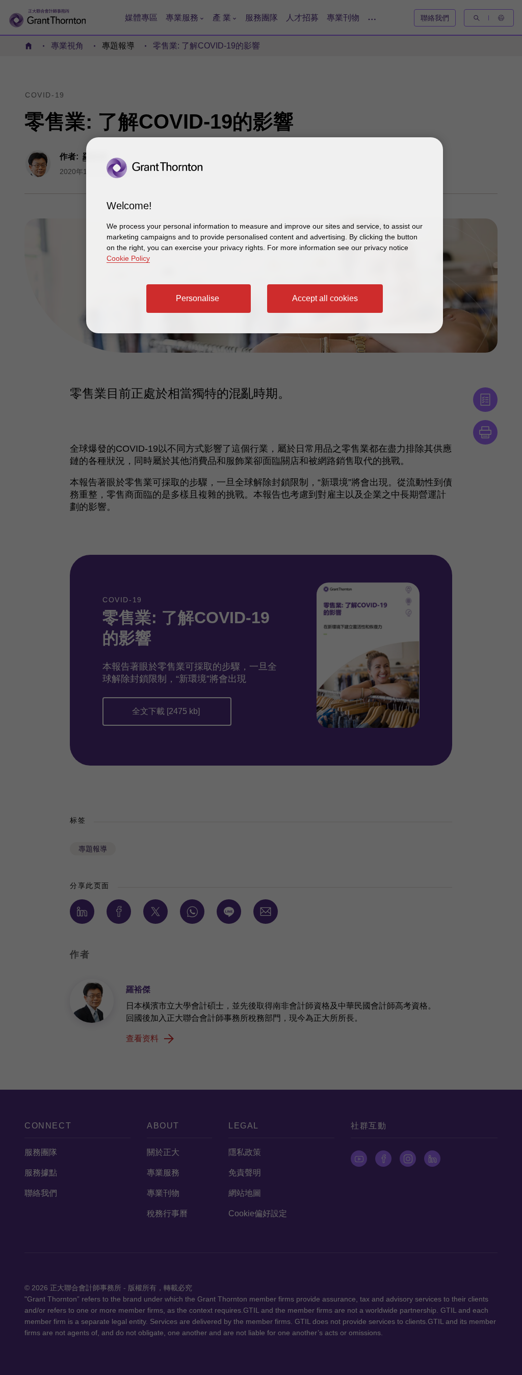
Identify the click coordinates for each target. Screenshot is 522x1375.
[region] (264, 235)
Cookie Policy (128, 258)
